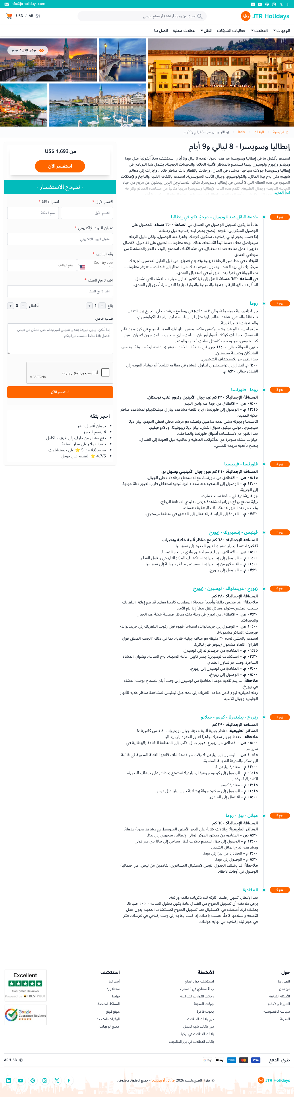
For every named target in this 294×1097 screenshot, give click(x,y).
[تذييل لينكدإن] (8, 1080)
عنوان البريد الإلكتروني (94, 228)
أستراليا (114, 981)
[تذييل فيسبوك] (68, 1080)
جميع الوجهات (110, 1026)
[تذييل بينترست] (32, 1080)
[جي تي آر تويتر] (281, 4)
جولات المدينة (204, 1003)
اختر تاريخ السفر (98, 280)
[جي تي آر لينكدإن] (253, 4)
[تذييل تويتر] (56, 1080)
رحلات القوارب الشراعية (197, 996)
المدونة (285, 1019)
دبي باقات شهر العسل (198, 1026)
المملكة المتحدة (109, 1003)
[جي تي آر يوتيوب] (260, 4)
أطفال (33, 306)
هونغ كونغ (113, 1011)
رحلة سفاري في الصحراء (197, 989)
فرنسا (116, 996)
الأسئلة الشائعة (279, 996)
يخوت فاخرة (205, 1011)
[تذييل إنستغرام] (44, 1080)
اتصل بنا (161, 31)
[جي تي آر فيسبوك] (288, 4)
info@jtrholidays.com (28, 4)
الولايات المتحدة (108, 1019)
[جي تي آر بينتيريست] (267, 4)
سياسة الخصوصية (277, 1011)
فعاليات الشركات (231, 31)
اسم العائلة (48, 202)
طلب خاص (104, 318)
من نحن (284, 989)
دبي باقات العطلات (200, 1019)
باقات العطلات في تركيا (197, 1034)
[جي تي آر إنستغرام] (274, 4)
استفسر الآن (60, 166)
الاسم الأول (102, 202)
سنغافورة (113, 989)
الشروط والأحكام (279, 1003)
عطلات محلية (184, 31)
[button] (28, 16)
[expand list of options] (79, 265)
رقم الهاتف (102, 254)
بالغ (110, 306)
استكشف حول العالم (199, 981)
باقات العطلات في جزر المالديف (191, 1041)
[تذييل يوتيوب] (20, 1080)
